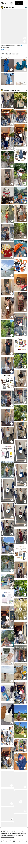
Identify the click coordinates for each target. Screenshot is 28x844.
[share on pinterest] (10, 54)
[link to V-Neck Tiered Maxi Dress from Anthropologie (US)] (7, 65)
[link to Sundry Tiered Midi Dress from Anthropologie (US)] (20, 65)
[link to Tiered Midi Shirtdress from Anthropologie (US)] (7, 79)
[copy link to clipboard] (17, 54)
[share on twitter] (13, 54)
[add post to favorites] (24, 41)
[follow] (26, 7)
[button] (26, 3)
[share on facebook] (6, 54)
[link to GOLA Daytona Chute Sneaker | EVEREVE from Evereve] (20, 79)
